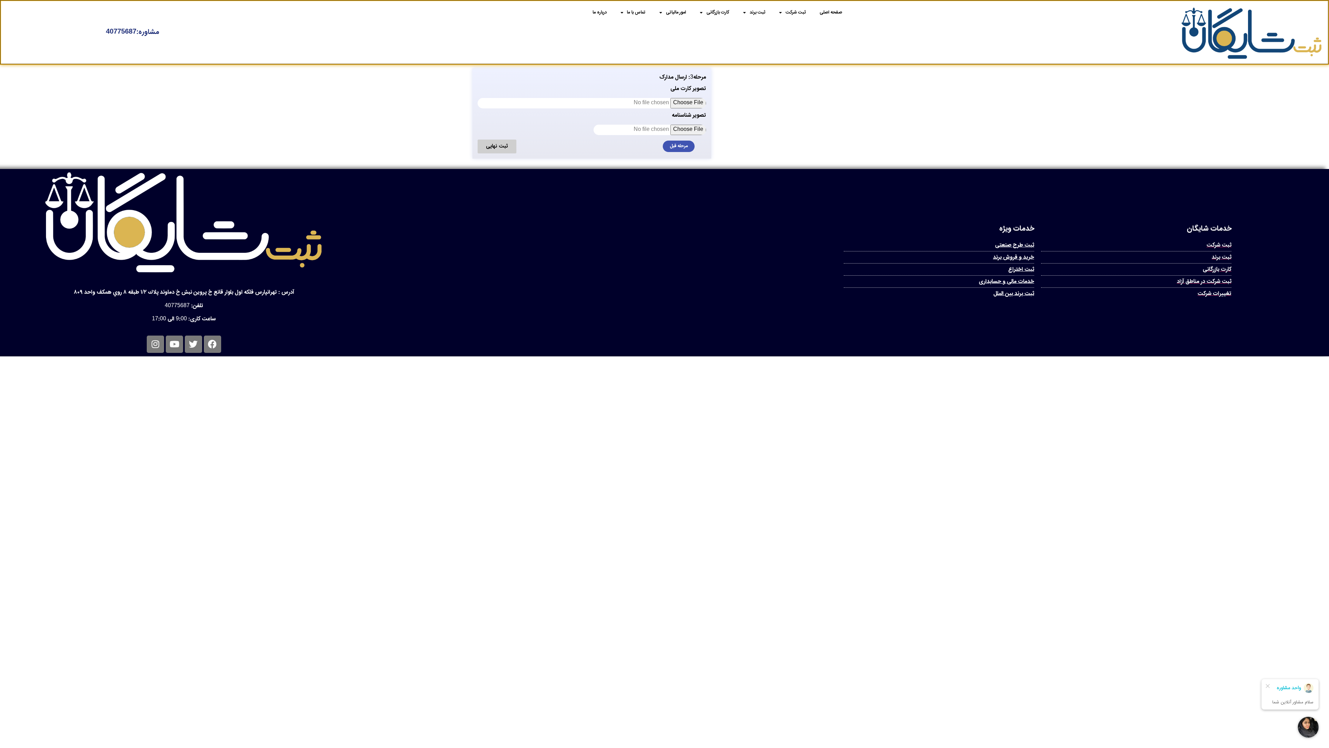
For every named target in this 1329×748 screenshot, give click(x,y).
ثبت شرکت (796, 12)
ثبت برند (758, 12)
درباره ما (600, 12)
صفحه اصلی (831, 12)
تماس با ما (636, 12)
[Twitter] (193, 344)
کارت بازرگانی (718, 12)
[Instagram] (155, 344)
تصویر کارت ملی (688, 89)
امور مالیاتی (676, 12)
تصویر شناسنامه (689, 116)
